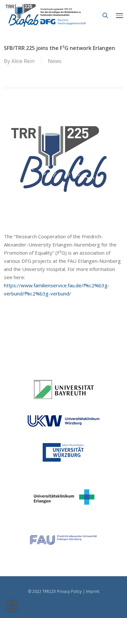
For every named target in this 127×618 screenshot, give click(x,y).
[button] (119, 15)
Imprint (92, 591)
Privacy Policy (69, 591)
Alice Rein (23, 61)
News (55, 61)
